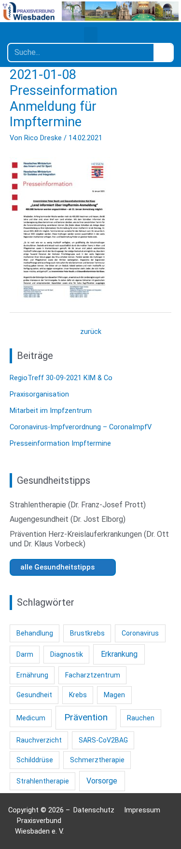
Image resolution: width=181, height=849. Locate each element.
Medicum (30, 718)
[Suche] (163, 52)
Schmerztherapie (97, 760)
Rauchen (140, 718)
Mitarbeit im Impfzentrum (51, 410)
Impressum (142, 810)
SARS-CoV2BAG (103, 740)
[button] (90, 35)
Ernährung (32, 675)
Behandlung (34, 633)
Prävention (86, 717)
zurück (90, 331)
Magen (114, 695)
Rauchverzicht (39, 740)
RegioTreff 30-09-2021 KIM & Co (61, 377)
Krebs (78, 695)
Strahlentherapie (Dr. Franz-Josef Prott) (78, 504)
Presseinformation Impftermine (60, 443)
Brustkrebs (87, 633)
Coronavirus (140, 633)
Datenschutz (93, 810)
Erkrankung (119, 654)
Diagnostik (66, 654)
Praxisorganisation (39, 394)
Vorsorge (101, 780)
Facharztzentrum (92, 675)
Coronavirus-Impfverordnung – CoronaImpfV (81, 427)
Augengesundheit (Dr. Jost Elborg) (67, 519)
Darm (24, 654)
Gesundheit (34, 695)
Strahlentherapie (42, 781)
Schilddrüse (34, 760)
